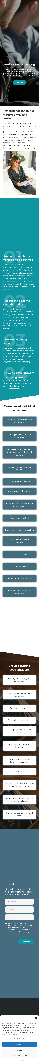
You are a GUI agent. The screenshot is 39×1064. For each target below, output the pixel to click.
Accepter (19, 1045)
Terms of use (19, 1060)
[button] (36, 1018)
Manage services (19, 1038)
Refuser (19, 1050)
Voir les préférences (19, 1055)
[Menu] (36, 2)
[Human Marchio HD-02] (5, 3)
